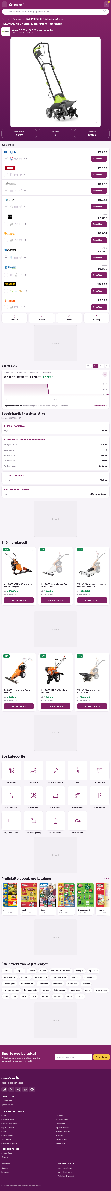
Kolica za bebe (7, 1119)
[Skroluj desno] (107, 899)
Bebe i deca (33, 807)
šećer (33, 996)
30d (89, 366)
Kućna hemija (11, 807)
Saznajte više (99, 405)
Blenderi (59, 1116)
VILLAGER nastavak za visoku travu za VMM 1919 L (91, 585)
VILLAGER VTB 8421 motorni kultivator (54, 691)
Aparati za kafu (62, 1127)
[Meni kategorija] (4, 4)
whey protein (101, 990)
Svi (105, 878)
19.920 (102, 267)
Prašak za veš (7, 1135)
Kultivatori (17, 19)
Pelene (4, 1116)
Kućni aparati (77, 807)
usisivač (86, 983)
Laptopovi (60, 1123)
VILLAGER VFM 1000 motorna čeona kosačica (18, 585)
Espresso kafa (7, 1127)
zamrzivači (43, 983)
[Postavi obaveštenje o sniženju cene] (104, 374)
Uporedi (42, 320)
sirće (24, 996)
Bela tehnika (99, 807)
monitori (75, 977)
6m (101, 366)
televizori (57, 983)
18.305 (102, 216)
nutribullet (72, 983)
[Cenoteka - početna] (55, 4)
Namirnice (33, 782)
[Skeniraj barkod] (104, 11)
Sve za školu (6, 1153)
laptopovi (79, 971)
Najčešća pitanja (65, 1168)
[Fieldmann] (5, 31)
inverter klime (27, 983)
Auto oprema (77, 832)
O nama (4, 1168)
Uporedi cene (17, 600)
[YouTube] (32, 1089)
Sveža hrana (11, 782)
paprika (45, 996)
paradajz (57, 996)
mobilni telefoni (59, 977)
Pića (77, 782)
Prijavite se (101, 1057)
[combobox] (54, 11)
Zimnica (4, 1157)
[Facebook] (4, 1089)
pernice (7, 971)
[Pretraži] (6, 11)
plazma (80, 996)
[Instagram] (25, 1089)
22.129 (102, 300)
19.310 (102, 250)
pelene (46, 990)
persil (69, 996)
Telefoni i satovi (55, 832)
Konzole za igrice (9, 1143)
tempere (19, 971)
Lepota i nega (99, 782)
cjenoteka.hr (7, 1105)
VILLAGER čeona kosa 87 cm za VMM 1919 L (54, 585)
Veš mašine (6, 1139)
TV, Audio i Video (11, 832)
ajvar (5, 996)
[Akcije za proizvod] (97, 40)
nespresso (75, 990)
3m (95, 366)
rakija (87, 990)
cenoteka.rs (6, 1101)
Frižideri (59, 1135)
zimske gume (9, 983)
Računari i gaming (33, 832)
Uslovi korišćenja (65, 1172)
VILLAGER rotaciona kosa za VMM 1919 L (91, 691)
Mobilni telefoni (63, 1131)
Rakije (4, 1131)
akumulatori (89, 977)
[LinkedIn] (18, 1089)
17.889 (102, 168)
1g (107, 366)
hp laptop (93, 971)
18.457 (102, 233)
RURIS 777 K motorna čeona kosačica (17, 691)
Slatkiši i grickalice (55, 782)
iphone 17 (25, 977)
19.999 (102, 284)
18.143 (102, 200)
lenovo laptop (9, 977)
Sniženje (14, 320)
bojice (43, 971)
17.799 (102, 152)
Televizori (60, 1143)
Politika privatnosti (66, 1176)
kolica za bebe (30, 990)
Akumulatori (61, 1139)
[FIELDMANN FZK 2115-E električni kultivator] (55, 82)
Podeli (69, 320)
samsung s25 (41, 977)
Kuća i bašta (55, 807)
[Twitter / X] (11, 1089)
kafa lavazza (59, 990)
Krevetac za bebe (9, 1123)
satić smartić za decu (60, 971)
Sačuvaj (96, 320)
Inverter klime (62, 1119)
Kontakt (5, 1172)
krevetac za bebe (11, 990)
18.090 (102, 184)
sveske (32, 971)
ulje (14, 996)
